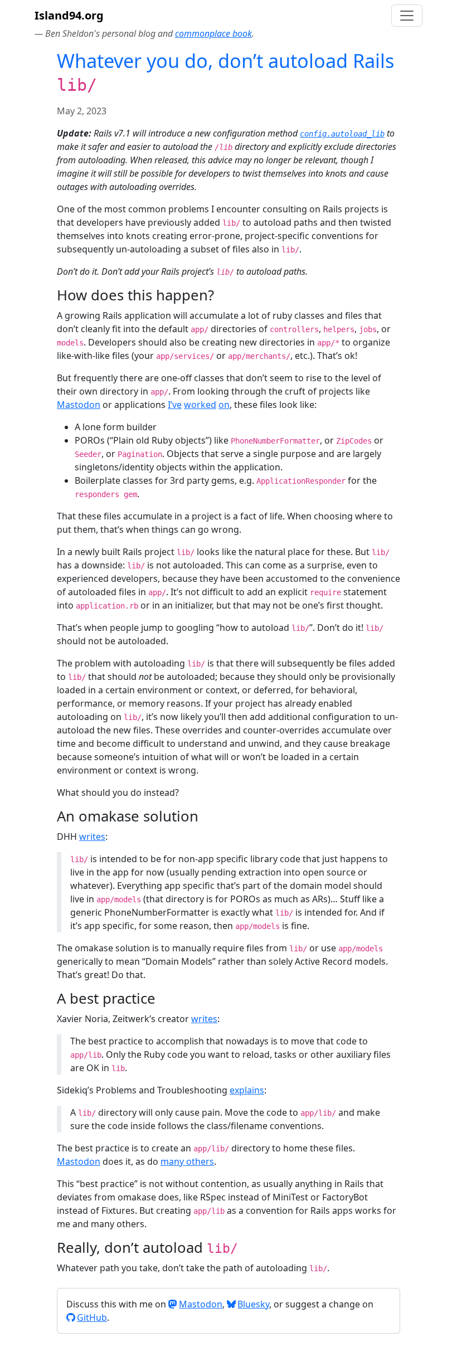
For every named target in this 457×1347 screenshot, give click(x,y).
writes (92, 836)
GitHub (92, 1317)
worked (200, 404)
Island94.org (69, 15)
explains (247, 1090)
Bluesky (253, 1304)
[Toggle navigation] (406, 15)
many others (187, 1161)
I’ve (175, 404)
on (224, 404)
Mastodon (78, 404)
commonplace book (213, 33)
